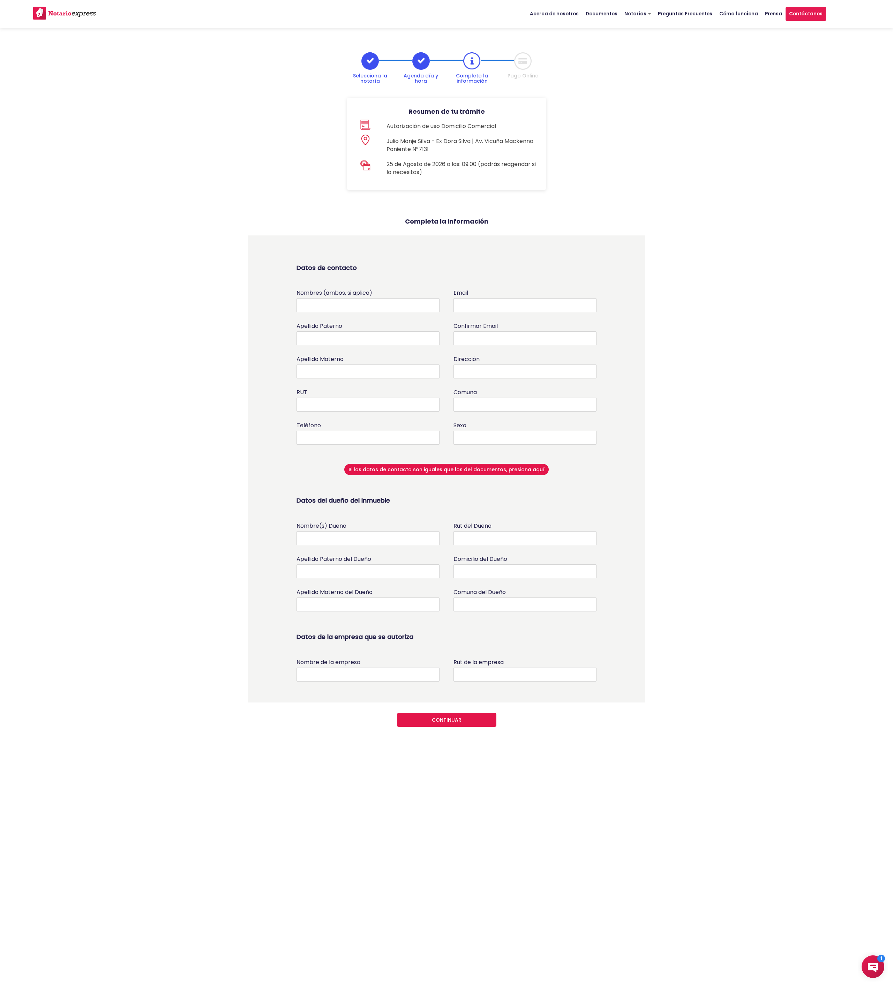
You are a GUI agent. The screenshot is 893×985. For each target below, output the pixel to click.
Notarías (635, 13)
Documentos (601, 13)
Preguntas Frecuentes (685, 13)
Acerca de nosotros (554, 13)
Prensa (773, 13)
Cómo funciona (738, 13)
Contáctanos (806, 13)
